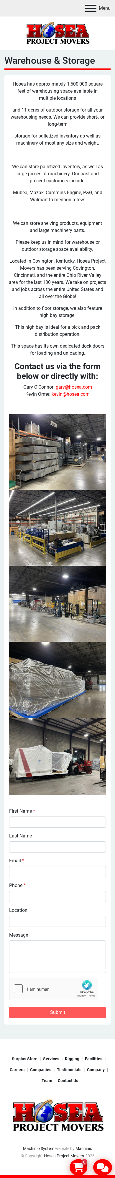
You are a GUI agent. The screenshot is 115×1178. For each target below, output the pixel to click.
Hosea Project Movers (64, 1156)
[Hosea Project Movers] (57, 1115)
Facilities (93, 1058)
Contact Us (68, 1080)
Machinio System (38, 1148)
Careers (17, 1069)
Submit (57, 1012)
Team (47, 1080)
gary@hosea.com (74, 387)
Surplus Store (24, 1058)
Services (51, 1058)
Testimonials (69, 1069)
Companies (40, 1069)
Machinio (83, 1148)
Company (96, 1069)
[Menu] (90, 8)
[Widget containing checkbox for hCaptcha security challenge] (53, 989)
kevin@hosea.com (71, 394)
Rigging (72, 1058)
